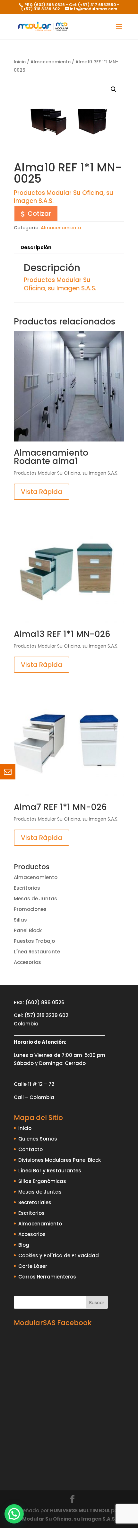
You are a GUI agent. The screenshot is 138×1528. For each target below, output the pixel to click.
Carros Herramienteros (47, 1276)
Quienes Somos (37, 1138)
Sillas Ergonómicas (42, 1181)
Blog (23, 1245)
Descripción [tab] (36, 247)
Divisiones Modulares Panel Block (59, 1160)
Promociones (30, 909)
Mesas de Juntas (35, 898)
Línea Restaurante (37, 951)
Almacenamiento (50, 62)
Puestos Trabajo (34, 941)
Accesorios (27, 962)
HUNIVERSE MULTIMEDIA (80, 1510)
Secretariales (34, 1202)
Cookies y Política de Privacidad (58, 1255)
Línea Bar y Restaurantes (49, 1170)
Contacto (30, 1149)
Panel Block (28, 930)
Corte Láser (32, 1266)
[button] (113, 89)
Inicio (20, 62)
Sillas (20, 919)
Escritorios (27, 888)
